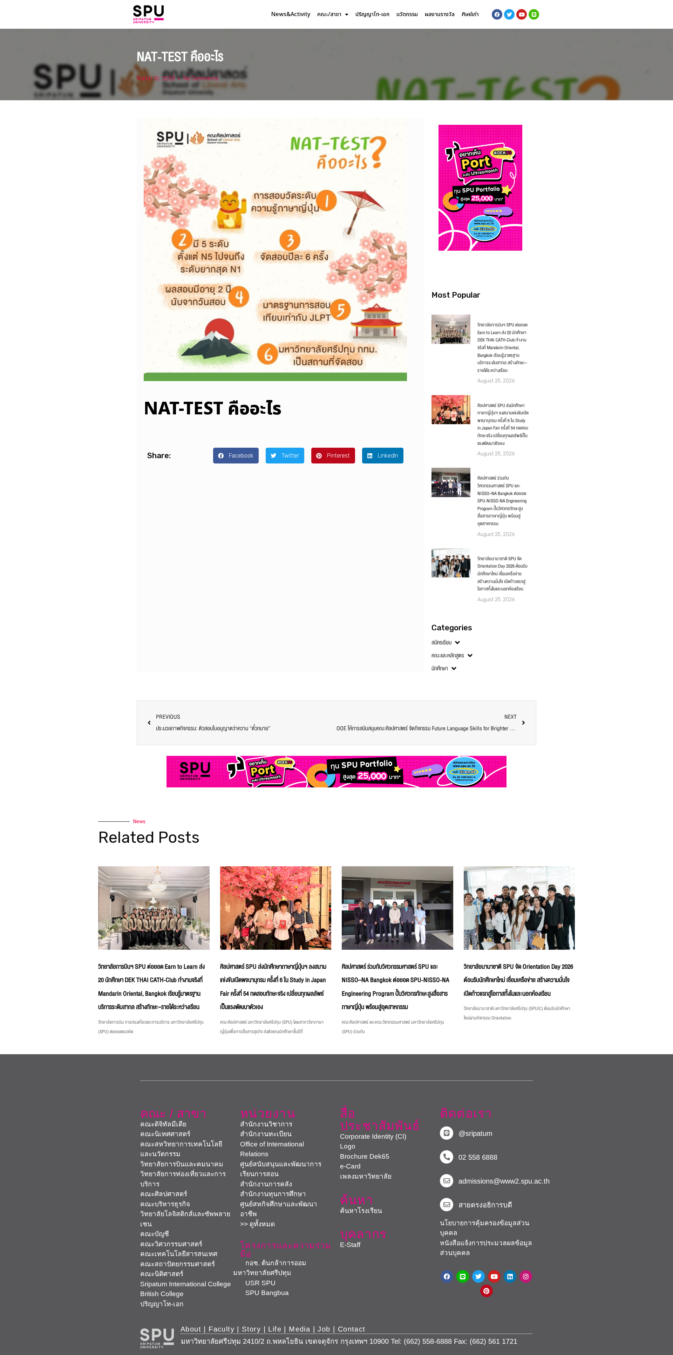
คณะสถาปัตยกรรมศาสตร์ (177, 1264)
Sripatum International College (185, 1284)
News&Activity (290, 14)
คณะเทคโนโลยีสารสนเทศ (178, 1254)
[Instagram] (525, 1276)
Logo (347, 1146)
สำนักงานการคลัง (266, 1184)
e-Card (350, 1166)
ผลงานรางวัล (440, 14)
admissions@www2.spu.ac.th (504, 1181)
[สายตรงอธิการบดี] (446, 1204)
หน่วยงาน (267, 1113)
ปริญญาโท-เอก (372, 14)
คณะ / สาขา (173, 1113)
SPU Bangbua (261, 1292)
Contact (352, 1329)
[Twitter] (478, 1276)
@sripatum (475, 1133)
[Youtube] (494, 1276)
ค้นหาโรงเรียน (361, 1210)
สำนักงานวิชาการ (266, 1124)
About (191, 1329)
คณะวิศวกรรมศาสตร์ (171, 1244)
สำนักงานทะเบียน (266, 1134)
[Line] (534, 14)
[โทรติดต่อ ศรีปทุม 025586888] (446, 1157)
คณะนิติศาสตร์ (161, 1274)
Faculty (221, 1329)
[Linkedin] (510, 1276)
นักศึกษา (439, 668)
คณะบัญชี (154, 1234)
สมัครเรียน (441, 642)
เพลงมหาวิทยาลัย (366, 1176)
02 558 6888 (477, 1157)
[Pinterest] (486, 1291)
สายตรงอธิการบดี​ (485, 1205)
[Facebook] (447, 1276)
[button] (236, 455)
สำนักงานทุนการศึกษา (273, 1194)
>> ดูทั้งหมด (257, 1224)
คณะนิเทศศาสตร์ (165, 1134)
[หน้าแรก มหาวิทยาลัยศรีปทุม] (157, 1338)
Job (324, 1329)
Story (251, 1329)
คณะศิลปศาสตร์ (163, 1194)
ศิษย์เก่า (470, 14)
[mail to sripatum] (446, 1180)
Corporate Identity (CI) (373, 1136)
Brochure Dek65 (364, 1156)
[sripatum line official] (446, 1133)
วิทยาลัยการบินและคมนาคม (181, 1164)
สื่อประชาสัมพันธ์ (380, 1119)
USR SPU (254, 1283)
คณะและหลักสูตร (447, 655)
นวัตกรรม (407, 14)
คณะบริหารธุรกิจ (165, 1204)
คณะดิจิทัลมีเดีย (163, 1124)
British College (162, 1294)
